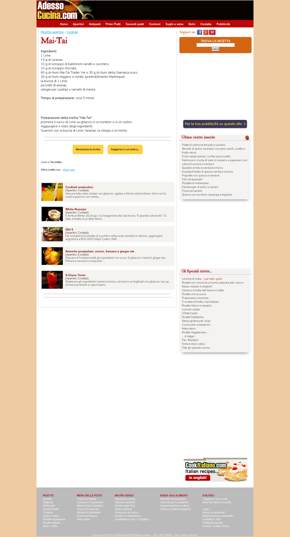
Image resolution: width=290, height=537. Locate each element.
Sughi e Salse (51, 515)
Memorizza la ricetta (88, 149)
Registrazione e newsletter (218, 515)
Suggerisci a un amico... (125, 149)
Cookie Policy (221, 526)
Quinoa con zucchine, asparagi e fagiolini (207, 195)
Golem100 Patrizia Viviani (135, 535)
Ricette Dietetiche (192, 317)
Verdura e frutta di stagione (175, 509)
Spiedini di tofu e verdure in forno (202, 168)
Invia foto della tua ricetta (217, 502)
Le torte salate (191, 309)
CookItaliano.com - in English (132, 519)
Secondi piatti (135, 24)
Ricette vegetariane (54, 519)
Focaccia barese (192, 191)
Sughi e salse (174, 24)
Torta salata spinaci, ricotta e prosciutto (206, 156)
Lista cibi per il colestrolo (174, 502)
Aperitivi (78, 24)
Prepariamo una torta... (196, 298)
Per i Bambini (190, 340)
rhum (66, 170)
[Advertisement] (176, 10)
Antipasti (95, 24)
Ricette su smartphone (128, 515)
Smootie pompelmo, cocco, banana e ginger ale (99, 251)
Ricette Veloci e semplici (197, 306)
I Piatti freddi (189, 313)
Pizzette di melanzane (195, 183)
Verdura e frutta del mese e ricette (203, 290)
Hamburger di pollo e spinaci (200, 187)
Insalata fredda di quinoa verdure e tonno (207, 172)
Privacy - (208, 526)
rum (72, 170)
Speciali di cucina (125, 498)
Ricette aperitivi (52, 32)
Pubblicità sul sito (213, 522)
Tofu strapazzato (192, 179)
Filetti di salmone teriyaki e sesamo (203, 145)
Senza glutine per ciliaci (196, 321)
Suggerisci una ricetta (215, 498)
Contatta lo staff (211, 519)
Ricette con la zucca (194, 294)
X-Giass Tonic (75, 275)
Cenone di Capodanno (90, 502)
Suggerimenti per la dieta (174, 505)
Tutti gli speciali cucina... (196, 348)
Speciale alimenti (125, 502)
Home (64, 24)
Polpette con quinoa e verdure (200, 176)
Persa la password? (214, 512)
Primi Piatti (113, 24)
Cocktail (72, 32)
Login (206, 509)
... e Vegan (188, 336)
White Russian (75, 209)
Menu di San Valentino (90, 505)
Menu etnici (189, 329)
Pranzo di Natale (86, 498)
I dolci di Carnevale (88, 509)
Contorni (154, 24)
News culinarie (123, 509)
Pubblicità (223, 24)
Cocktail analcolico (79, 187)
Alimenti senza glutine (173, 498)
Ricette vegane (51, 522)
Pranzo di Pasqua (87, 515)
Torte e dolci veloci (193, 344)
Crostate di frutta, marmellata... (201, 302)
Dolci (192, 24)
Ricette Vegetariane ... (195, 332)
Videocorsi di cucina (126, 512)
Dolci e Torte (50, 526)
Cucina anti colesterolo (196, 325)
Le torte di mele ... (193, 279)
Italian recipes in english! (197, 286)
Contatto (205, 24)
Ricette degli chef (125, 505)
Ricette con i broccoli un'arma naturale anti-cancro (213, 283)
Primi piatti (49, 505)
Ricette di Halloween (89, 512)
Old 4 (69, 229)
